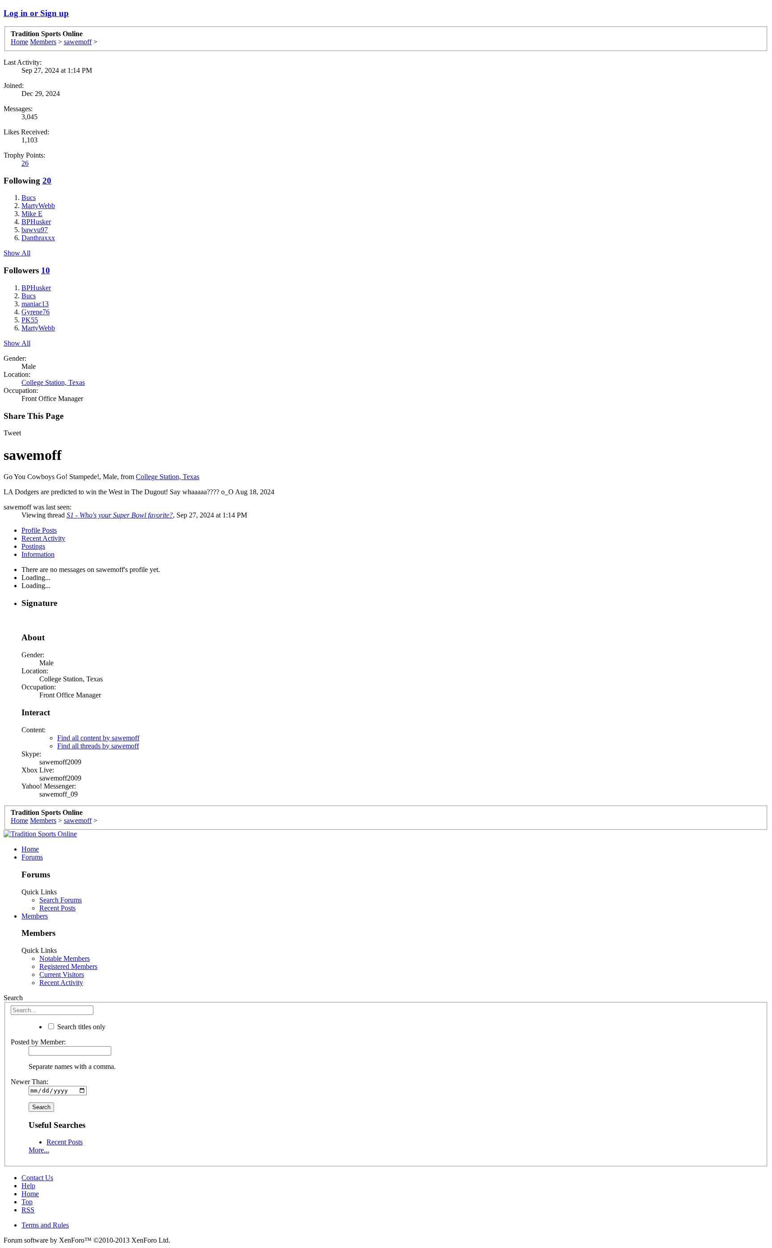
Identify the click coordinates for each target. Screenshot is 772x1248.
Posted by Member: (38, 1042)
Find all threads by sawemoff (98, 746)
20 (46, 180)
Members (34, 916)
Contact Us (37, 1177)
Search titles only (80, 1027)
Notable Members (64, 958)
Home (30, 849)
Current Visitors (61, 974)
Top (27, 1202)
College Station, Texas (53, 382)
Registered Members (68, 966)
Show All (17, 253)
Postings (33, 546)
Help (28, 1186)
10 (45, 270)
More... (39, 1150)
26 (25, 163)
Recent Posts (57, 908)
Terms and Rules (45, 1225)
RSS (27, 1210)
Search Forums (60, 900)
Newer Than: (29, 1081)
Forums (32, 857)
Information (38, 554)
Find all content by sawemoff (98, 738)
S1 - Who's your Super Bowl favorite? (120, 515)
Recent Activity (43, 538)
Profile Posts (39, 530)
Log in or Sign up (36, 13)
